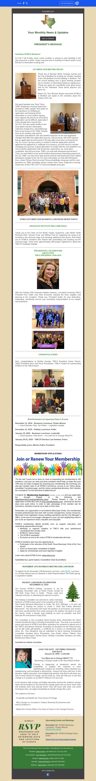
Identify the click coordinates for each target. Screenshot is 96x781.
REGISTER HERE (53, 730)
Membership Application (38, 495)
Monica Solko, (40, 751)
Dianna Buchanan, (44, 761)
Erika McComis (44, 758)
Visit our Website (48, 38)
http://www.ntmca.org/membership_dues (31, 499)
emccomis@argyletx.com (52, 502)
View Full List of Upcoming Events (61, 740)
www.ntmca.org (48, 555)
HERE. (68, 571)
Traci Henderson (41, 755)
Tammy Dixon (42, 765)
